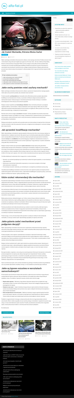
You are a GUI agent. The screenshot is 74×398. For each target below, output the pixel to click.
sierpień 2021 (58, 256)
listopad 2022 (58, 215)
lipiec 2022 (57, 226)
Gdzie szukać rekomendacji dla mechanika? (12, 80)
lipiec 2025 (57, 194)
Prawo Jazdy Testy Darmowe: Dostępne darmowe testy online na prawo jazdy (63, 123)
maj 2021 (57, 264)
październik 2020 (59, 283)
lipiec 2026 (57, 180)
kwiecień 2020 (58, 299)
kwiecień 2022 (58, 234)
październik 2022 (59, 218)
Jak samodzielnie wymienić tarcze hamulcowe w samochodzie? (25, 335)
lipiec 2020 (57, 291)
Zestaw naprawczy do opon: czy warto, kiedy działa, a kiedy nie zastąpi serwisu (63, 36)
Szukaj (54, 17)
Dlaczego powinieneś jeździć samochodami (13, 374)
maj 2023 (57, 205)
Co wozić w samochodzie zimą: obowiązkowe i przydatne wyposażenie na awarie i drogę (62, 49)
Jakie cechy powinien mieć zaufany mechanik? (12, 77)
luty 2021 (57, 272)
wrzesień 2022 (58, 221)
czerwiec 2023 (58, 202)
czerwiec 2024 (58, 196)
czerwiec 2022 (58, 229)
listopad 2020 (58, 280)
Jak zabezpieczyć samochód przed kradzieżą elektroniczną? (63, 133)
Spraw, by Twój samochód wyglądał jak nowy (45, 312)
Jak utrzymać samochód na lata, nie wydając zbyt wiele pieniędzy (63, 155)
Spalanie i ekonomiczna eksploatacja (63, 109)
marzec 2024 (58, 199)
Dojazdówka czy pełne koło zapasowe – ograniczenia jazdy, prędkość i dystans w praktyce (63, 30)
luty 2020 (57, 305)
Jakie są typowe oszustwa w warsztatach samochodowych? (15, 83)
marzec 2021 (58, 269)
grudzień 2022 (58, 213)
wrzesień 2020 (58, 286)
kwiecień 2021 (58, 267)
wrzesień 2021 (58, 253)
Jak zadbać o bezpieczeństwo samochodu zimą (9, 331)
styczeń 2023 (58, 210)
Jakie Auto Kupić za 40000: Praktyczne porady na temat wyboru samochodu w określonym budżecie (13, 356)
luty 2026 (57, 186)
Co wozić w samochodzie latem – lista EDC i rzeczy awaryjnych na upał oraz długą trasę (63, 43)
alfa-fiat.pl (11, 57)
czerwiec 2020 (58, 294)
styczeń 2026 (58, 188)
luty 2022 (57, 240)
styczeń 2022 (58, 242)
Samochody (4, 54)
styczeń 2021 (58, 275)
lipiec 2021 (57, 259)
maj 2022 (57, 232)
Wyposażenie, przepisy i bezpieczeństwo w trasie (60, 112)
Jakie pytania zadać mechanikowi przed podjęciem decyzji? (15, 82)
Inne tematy (57, 103)
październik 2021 (59, 250)
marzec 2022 (58, 237)
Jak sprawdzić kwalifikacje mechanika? (11, 78)
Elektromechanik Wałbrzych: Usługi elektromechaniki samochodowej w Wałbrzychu (63, 77)
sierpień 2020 (58, 288)
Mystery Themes (14, 396)
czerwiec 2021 (58, 261)
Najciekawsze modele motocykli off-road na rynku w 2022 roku (43, 333)
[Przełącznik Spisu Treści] (26, 75)
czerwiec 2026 (58, 183)
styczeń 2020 (58, 307)
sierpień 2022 (58, 223)
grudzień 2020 (58, 277)
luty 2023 (57, 207)
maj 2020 (57, 296)
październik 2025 (59, 191)
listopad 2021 (58, 248)
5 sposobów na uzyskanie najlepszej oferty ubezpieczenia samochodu (8, 312)
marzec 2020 (58, 302)
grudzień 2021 (58, 245)
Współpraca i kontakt (10, 13)
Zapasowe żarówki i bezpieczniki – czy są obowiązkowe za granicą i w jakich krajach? (63, 56)
